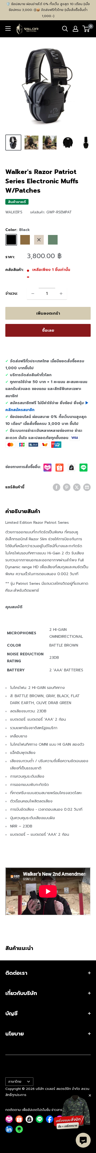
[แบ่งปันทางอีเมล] (87, 487)
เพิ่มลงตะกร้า (48, 313)
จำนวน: (11, 293)
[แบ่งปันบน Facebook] (56, 487)
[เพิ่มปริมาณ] (61, 293)
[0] (86, 29)
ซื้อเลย (48, 330)
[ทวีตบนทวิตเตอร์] (77, 487)
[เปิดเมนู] (8, 28)
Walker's (13, 212)
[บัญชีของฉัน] (75, 29)
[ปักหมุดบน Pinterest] (66, 487)
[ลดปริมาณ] (32, 293)
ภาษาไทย (14, 1081)
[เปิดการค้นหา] (65, 29)
